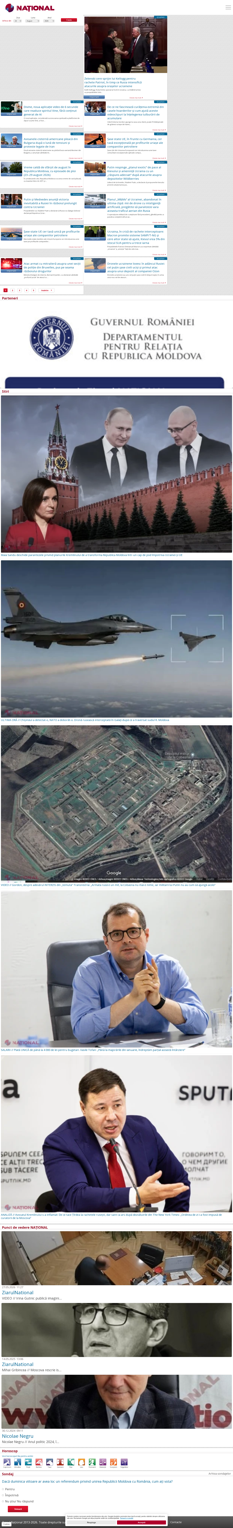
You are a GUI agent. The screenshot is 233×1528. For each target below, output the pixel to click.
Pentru (10, 1489)
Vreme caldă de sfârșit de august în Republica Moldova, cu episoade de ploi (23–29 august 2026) (50, 171)
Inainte (44, 290)
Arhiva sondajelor (220, 1473)
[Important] (125, 72)
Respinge (91, 1522)
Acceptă (141, 1522)
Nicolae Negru (17, 1436)
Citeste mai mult (135, 98)
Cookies (6, 1524)
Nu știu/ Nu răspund (19, 1501)
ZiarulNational (17, 1292)
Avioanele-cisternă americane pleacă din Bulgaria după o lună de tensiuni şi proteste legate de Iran (51, 142)
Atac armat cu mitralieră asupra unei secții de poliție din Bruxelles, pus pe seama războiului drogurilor (52, 267)
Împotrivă (11, 1495)
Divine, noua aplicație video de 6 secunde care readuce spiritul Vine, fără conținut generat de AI (51, 110)
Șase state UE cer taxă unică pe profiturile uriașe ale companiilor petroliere (52, 233)
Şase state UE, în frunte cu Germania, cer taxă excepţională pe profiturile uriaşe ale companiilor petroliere (135, 142)
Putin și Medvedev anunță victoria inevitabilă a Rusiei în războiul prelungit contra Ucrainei (50, 203)
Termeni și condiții (126, 1518)
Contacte (176, 1522)
